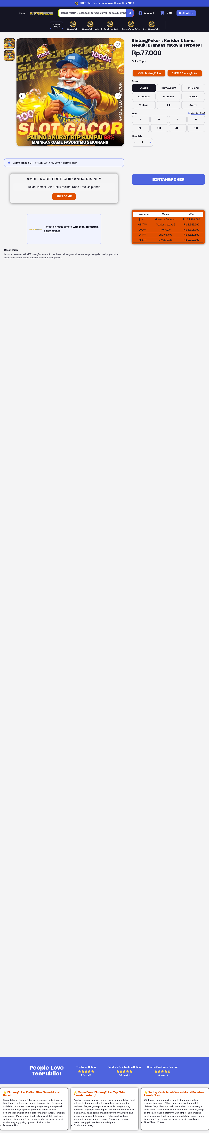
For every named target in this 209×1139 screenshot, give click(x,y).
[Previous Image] (22, 95)
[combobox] (93, 13)
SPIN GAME (64, 196)
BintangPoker (168, 179)
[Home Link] (42, 13)
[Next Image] (118, 95)
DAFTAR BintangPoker (185, 73)
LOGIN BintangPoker (149, 73)
